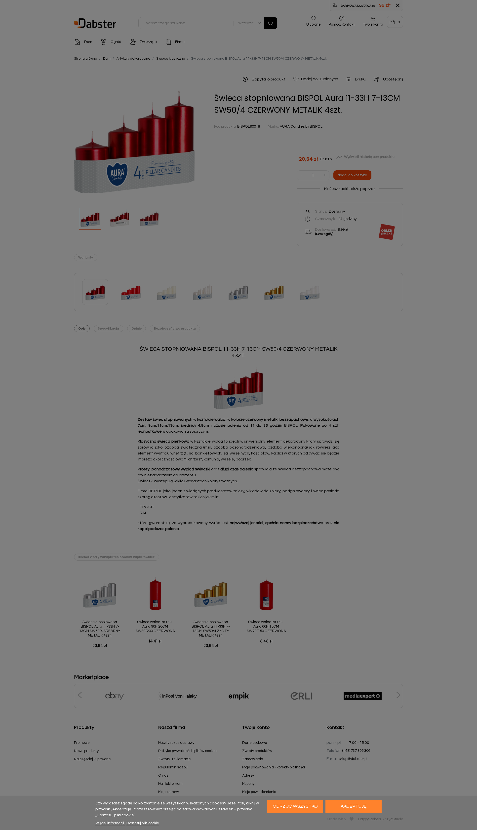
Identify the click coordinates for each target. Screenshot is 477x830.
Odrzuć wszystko (295, 806)
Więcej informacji (110, 823)
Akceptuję (353, 806)
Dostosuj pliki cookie (142, 823)
